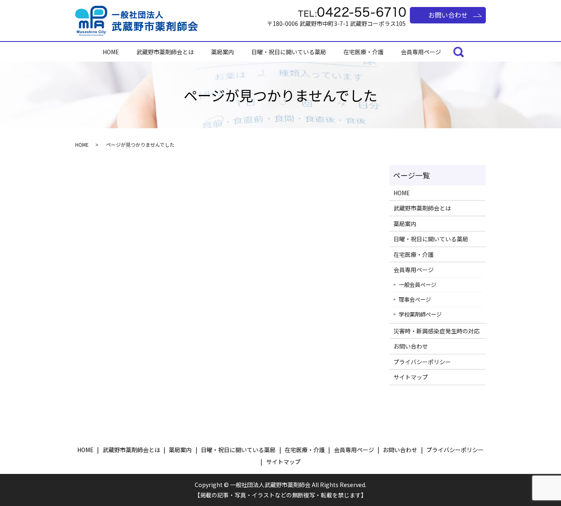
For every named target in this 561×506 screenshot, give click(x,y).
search (458, 52)
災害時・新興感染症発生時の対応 (436, 331)
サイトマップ (410, 377)
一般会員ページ (417, 284)
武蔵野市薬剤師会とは (165, 52)
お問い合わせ (448, 15)
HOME (111, 52)
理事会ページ (415, 299)
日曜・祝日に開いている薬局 (288, 52)
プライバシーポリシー (422, 362)
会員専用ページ (421, 52)
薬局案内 (222, 52)
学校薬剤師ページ (420, 314)
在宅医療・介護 (363, 52)
